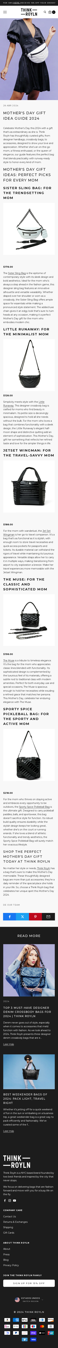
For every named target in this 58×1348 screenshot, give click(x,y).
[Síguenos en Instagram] (9, 1200)
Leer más (8, 1044)
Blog (6, 1259)
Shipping (8, 1227)
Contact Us (9, 1216)
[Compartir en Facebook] (9, 916)
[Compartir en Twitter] (22, 916)
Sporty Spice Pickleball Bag (34, 806)
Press (6, 1254)
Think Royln (43, 868)
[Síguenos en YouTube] (14, 1200)
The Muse (8, 660)
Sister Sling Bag (17, 273)
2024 (6, 1001)
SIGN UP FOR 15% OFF (29, 1283)
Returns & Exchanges (15, 1221)
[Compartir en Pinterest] (35, 916)
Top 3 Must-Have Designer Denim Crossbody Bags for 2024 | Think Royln (27, 1012)
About (6, 1248)
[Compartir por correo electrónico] (48, 916)
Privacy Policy (11, 1265)
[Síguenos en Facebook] (4, 1200)
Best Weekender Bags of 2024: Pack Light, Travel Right (25, 1098)
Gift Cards (8, 1232)
